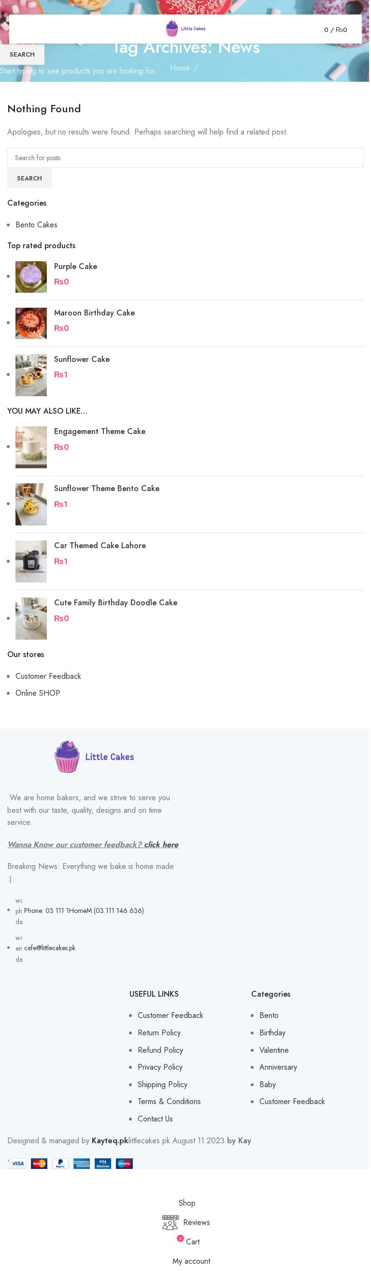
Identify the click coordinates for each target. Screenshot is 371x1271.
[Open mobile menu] (27, 29)
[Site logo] (185, 28)
